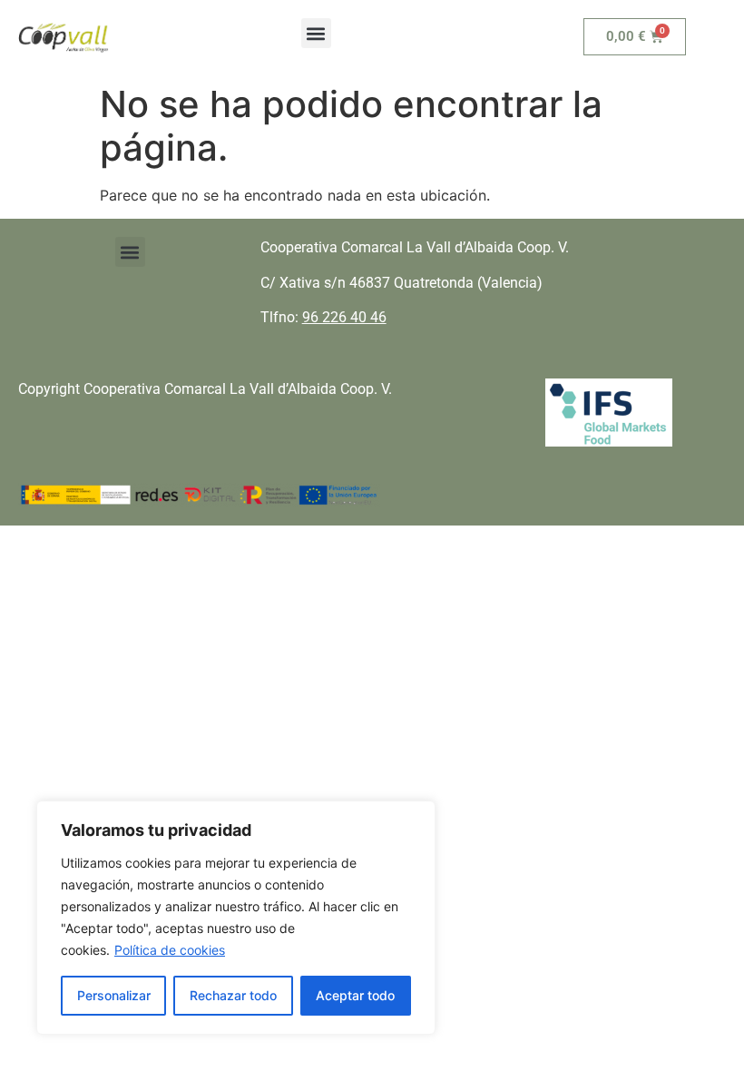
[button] (316, 33)
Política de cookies (169, 950)
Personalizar (114, 995)
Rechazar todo (233, 995)
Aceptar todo (355, 995)
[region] (236, 918)
